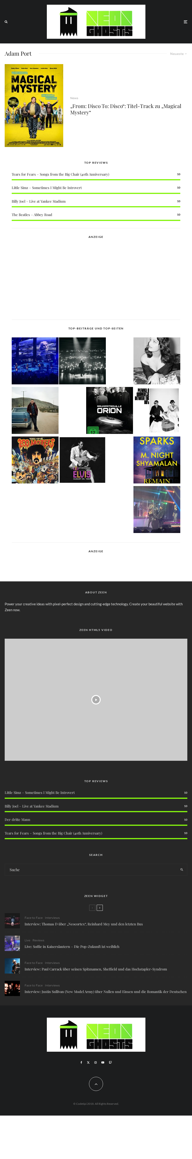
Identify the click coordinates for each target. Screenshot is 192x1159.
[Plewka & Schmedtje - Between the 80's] (156, 411)
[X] (88, 1062)
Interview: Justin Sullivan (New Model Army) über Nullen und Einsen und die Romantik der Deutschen (106, 991)
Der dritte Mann (17, 819)
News (74, 98)
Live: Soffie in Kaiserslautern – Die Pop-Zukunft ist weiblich (72, 946)
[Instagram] (95, 1062)
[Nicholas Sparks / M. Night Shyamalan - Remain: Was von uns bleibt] (156, 461)
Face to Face (34, 917)
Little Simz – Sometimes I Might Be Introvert (47, 187)
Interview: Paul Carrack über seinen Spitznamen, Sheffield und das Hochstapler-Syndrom (96, 969)
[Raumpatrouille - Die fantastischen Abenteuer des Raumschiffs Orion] (109, 411)
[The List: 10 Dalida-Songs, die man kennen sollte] (156, 361)
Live (27, 940)
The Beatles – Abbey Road (32, 214)
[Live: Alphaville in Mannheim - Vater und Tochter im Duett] (156, 510)
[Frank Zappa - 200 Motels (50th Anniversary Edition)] (35, 461)
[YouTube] (103, 1062)
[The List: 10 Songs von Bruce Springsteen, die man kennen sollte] (35, 411)
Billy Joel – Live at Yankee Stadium (39, 201)
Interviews (52, 917)
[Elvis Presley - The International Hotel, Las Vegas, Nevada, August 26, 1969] (82, 461)
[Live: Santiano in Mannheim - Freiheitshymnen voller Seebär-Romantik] (35, 361)
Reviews (38, 940)
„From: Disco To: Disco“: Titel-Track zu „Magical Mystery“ (125, 109)
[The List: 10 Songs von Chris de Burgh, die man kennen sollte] (82, 361)
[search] (181, 869)
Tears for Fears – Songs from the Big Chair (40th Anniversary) (60, 174)
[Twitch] (110, 1062)
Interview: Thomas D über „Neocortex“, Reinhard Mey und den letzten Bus (84, 924)
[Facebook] (81, 1062)
